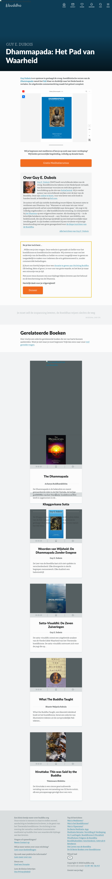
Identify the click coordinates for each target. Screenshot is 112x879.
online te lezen (47, 196)
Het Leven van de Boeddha (79, 846)
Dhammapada (26, 81)
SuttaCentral (66, 190)
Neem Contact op (21, 842)
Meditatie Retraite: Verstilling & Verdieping (86, 832)
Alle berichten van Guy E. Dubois (74, 231)
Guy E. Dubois (43, 182)
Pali (45, 81)
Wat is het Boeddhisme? (78, 823)
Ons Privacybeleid (22, 872)
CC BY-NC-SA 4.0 (92, 866)
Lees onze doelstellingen (25, 850)
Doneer (33, 290)
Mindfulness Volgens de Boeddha (82, 838)
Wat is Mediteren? (75, 820)
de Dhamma (31, 213)
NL (70, 857)
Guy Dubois (25, 78)
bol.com (53, 198)
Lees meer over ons (23, 857)
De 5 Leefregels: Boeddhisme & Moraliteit (85, 835)
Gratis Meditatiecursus (56, 163)
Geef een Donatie (22, 864)
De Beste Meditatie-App (78, 829)
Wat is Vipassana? (75, 826)
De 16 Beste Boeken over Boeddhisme (84, 849)
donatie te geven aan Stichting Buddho (71, 265)
